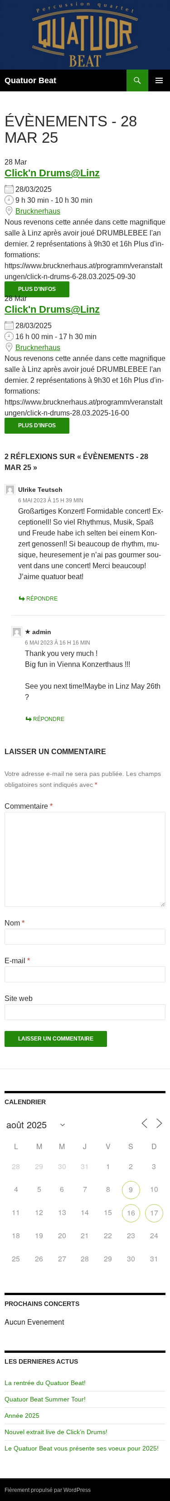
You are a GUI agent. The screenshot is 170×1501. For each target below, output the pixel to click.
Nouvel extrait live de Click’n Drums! (56, 1432)
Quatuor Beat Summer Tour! (45, 1399)
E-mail (17, 961)
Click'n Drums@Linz (52, 173)
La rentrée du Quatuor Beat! (45, 1382)
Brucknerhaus (37, 211)
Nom (14, 923)
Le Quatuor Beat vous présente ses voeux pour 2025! (82, 1448)
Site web (19, 998)
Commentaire (29, 806)
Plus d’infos (37, 289)
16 (131, 1212)
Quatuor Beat (30, 80)
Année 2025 (22, 1415)
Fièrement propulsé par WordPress (48, 1490)
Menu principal (159, 80)
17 (154, 1212)
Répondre (42, 598)
